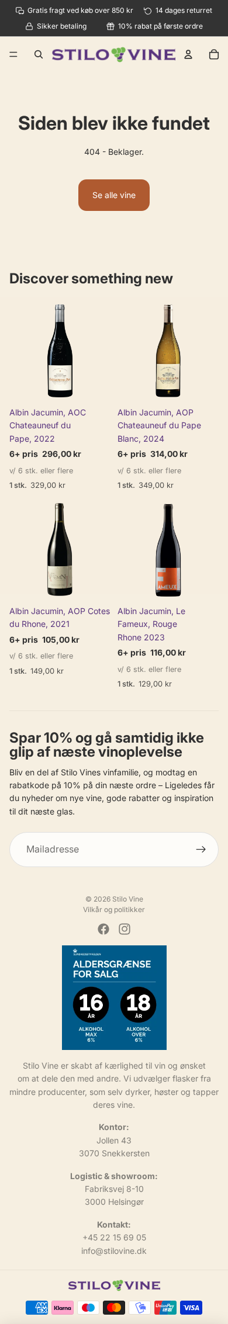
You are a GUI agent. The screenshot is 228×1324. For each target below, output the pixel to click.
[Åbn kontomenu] (188, 54)
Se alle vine (114, 195)
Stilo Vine (127, 899)
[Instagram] (125, 929)
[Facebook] (103, 929)
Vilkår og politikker (114, 909)
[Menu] (13, 54)
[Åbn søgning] (38, 54)
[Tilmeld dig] (201, 849)
